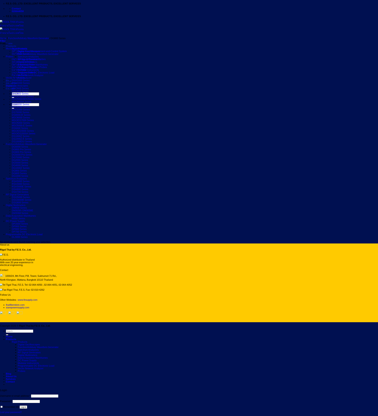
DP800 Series (19, 229)
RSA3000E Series (21, 186)
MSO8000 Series (21, 117)
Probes (9, 56)
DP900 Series (19, 226)
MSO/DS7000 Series (23, 120)
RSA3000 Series (21, 184)
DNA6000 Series (21, 83)
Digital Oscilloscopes (17, 85)
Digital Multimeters (15, 205)
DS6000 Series (20, 128)
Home (9, 43)
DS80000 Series (20, 104)
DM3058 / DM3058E (22, 210)
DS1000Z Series (20, 136)
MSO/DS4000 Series (23, 131)
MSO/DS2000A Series (23, 133)
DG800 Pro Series (21, 149)
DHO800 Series (20, 91)
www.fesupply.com (27, 300)
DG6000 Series (20, 147)
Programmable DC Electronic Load (36, 72)
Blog (8, 80)
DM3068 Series (20, 213)
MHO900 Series (20, 88)
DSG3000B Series (21, 200)
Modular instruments (28, 70)
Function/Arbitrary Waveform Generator (38, 54)
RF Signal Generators (17, 194)
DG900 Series (19, 170)
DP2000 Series (20, 224)
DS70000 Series (20, 112)
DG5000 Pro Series (22, 155)
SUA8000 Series (21, 54)
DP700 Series (19, 231)
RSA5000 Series (21, 181)
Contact (10, 88)
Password (6, 401)
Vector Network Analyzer (30, 75)
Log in (23, 407)
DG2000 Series (20, 160)
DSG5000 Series (21, 197)
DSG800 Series (20, 202)
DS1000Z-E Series (22, 139)
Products (11, 46)
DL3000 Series (20, 237)
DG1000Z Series (21, 168)
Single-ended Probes (23, 62)
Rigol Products (19, 342)
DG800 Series (19, 173)
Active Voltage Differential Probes (29, 67)
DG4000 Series (20, 165)
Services (11, 379)
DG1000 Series (20, 176)
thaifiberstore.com (15, 305)
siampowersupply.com (17, 307)
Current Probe (19, 70)
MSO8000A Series (21, 101)
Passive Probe (19, 75)
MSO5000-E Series (22, 125)
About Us (11, 83)
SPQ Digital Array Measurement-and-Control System (39, 51)
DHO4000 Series (21, 107)
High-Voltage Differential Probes (29, 59)
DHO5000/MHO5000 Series (26, 99)
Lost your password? (11, 412)
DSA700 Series (20, 192)
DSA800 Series (20, 189)
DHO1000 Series (21, 109)
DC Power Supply (15, 221)
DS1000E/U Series (22, 141)
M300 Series (18, 218)
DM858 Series (19, 208)
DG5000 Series (20, 162)
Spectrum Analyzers (28, 56)
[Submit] (7, 334)
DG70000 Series (20, 157)
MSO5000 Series (21, 123)
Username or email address (15, 396)
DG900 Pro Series (21, 152)
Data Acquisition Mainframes (21, 216)
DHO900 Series (20, 93)
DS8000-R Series (21, 115)
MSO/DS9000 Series (23, 96)
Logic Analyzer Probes (23, 72)
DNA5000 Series (21, 80)
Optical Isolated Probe (23, 64)
